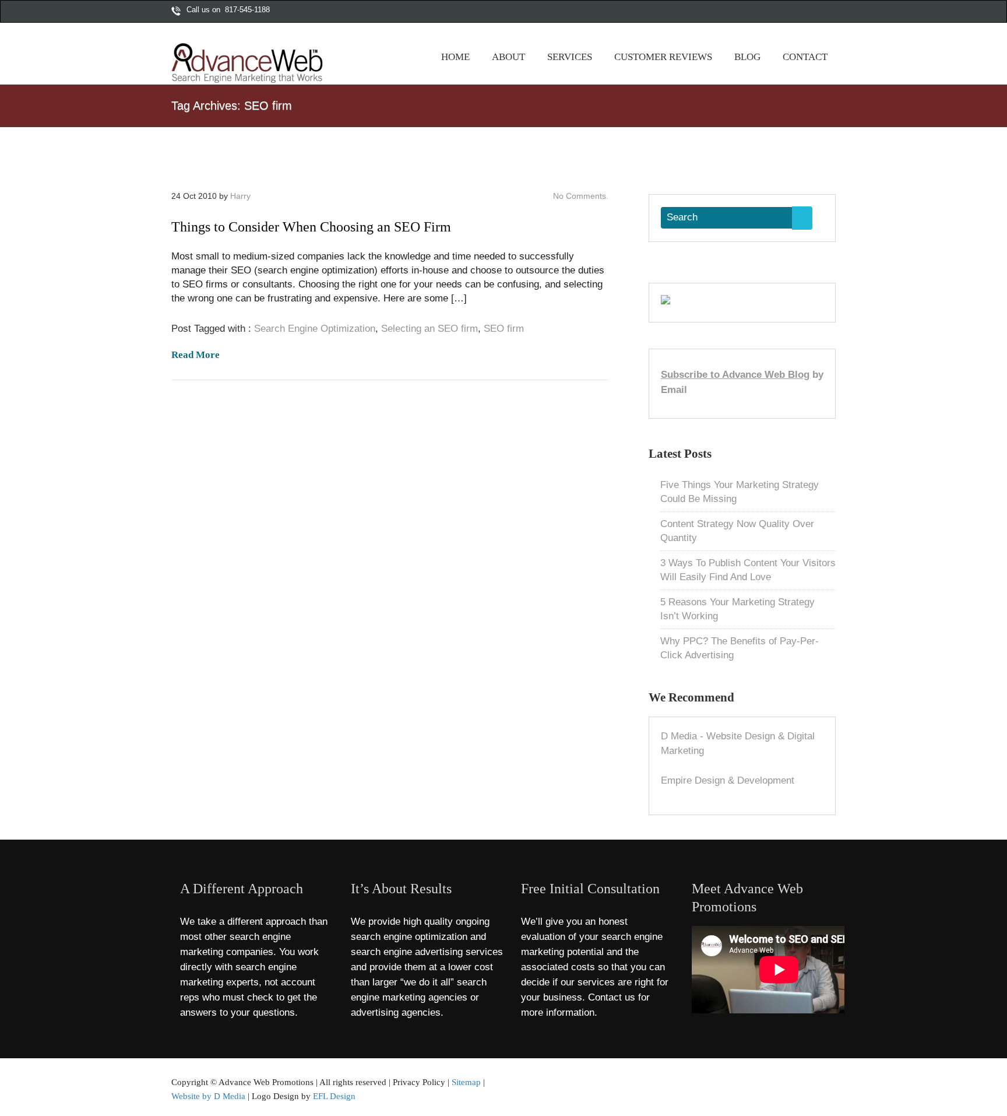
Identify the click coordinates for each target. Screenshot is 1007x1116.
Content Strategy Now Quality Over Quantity (737, 530)
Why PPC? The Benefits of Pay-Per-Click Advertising (739, 648)
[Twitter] (794, 12)
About (508, 56)
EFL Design (334, 1096)
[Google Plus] (806, 12)
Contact (805, 56)
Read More (195, 354)
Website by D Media (208, 1096)
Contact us (611, 997)
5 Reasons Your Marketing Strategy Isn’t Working (737, 609)
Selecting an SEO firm (429, 328)
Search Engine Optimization (314, 328)
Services (569, 56)
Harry (240, 196)
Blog (747, 56)
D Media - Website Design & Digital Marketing (738, 744)
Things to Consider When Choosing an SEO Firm (311, 226)
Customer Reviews (663, 56)
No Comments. (580, 196)
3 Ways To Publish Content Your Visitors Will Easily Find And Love (748, 569)
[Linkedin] (831, 12)
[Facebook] (782, 12)
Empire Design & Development (727, 780)
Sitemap (466, 1082)
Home (455, 56)
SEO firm (504, 328)
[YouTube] (818, 12)
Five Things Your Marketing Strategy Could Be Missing (739, 491)
